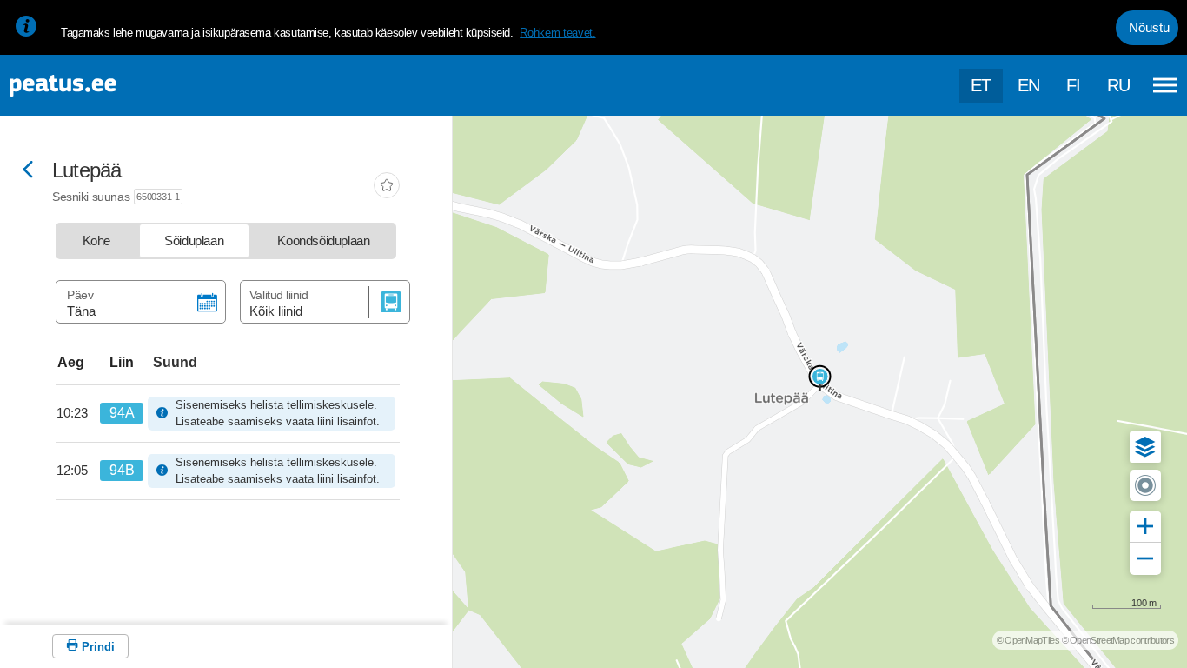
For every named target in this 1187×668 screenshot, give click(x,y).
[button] (1145, 447)
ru (1119, 85)
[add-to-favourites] (387, 187)
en (1029, 85)
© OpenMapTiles (1028, 640)
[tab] (96, 240)
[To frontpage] (100, 86)
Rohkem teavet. (557, 32)
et (981, 85)
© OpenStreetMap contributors (1118, 640)
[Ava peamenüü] (1165, 85)
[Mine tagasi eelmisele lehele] (27, 171)
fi (1073, 85)
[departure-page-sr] (78, 413)
